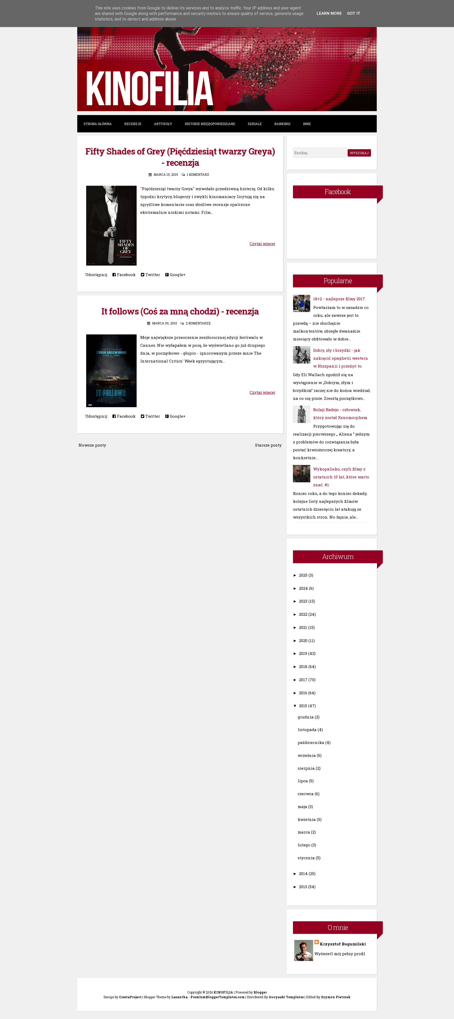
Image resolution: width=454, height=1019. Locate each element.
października (311, 742)
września (307, 755)
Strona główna (98, 124)
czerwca (306, 793)
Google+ (177, 274)
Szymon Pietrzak (335, 997)
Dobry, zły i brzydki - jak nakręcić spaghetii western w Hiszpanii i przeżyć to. (340, 358)
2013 (303, 886)
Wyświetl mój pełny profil (339, 953)
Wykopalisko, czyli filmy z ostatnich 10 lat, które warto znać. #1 (341, 476)
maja (302, 806)
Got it (353, 13)
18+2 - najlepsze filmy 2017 (339, 298)
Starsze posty (268, 445)
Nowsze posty (92, 445)
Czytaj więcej (262, 243)
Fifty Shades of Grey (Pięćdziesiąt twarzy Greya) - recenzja (180, 156)
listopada (307, 729)
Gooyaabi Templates (286, 997)
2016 (303, 692)
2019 (303, 653)
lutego (304, 844)
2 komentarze (198, 323)
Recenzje (132, 124)
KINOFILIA (223, 992)
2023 (303, 601)
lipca (303, 780)
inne (307, 124)
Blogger (260, 992)
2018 (303, 666)
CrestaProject (130, 997)
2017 (303, 679)
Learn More (329, 13)
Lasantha (179, 997)
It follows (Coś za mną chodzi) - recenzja (180, 311)
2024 (303, 588)
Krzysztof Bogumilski (343, 943)
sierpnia (306, 768)
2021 (303, 627)
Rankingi (282, 124)
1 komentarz (198, 174)
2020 (303, 640)
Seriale (255, 124)
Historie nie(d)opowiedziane (210, 124)
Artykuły (163, 124)
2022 (303, 614)
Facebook (126, 274)
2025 (303, 575)
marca (304, 832)
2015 (303, 705)
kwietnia (307, 819)
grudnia (306, 717)
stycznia (306, 857)
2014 (303, 873)
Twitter (152, 274)
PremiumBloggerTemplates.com (217, 997)
